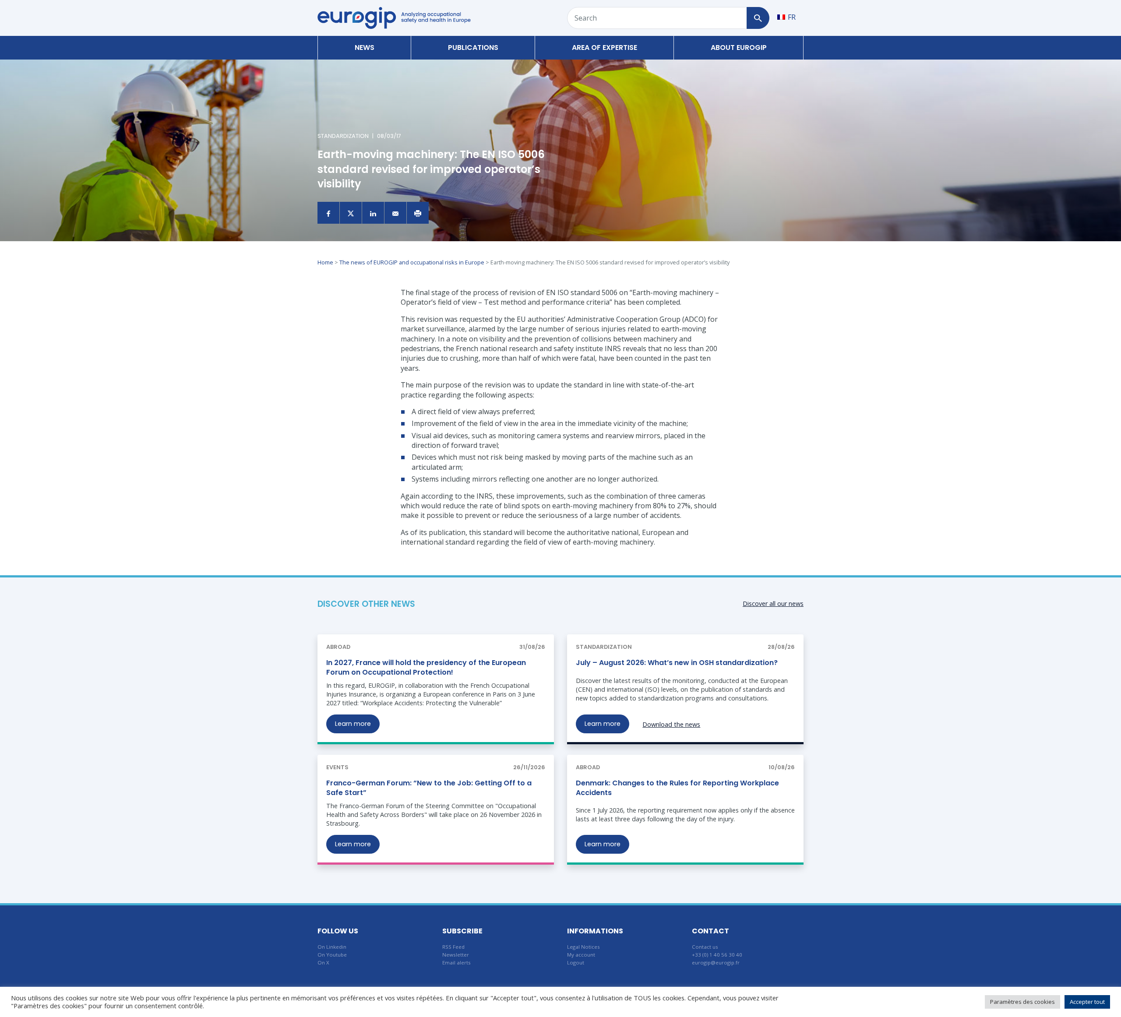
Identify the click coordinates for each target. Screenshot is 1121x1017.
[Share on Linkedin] (373, 213)
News (364, 47)
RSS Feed (453, 946)
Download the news (671, 724)
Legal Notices (583, 946)
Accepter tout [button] (1087, 1002)
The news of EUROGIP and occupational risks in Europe (411, 262)
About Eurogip (739, 47)
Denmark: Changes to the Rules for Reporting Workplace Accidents (677, 788)
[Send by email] (395, 213)
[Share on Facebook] (328, 213)
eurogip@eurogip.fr (716, 962)
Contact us (705, 946)
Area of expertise (604, 47)
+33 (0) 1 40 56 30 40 (717, 954)
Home (325, 262)
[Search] (758, 18)
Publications (473, 47)
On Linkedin (331, 946)
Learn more (353, 723)
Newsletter (455, 954)
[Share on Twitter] (351, 213)
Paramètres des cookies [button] (1022, 1002)
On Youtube (332, 954)
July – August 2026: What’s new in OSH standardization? (677, 663)
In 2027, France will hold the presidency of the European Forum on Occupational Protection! (426, 667)
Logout (575, 962)
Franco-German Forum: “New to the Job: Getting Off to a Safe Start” (429, 788)
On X (323, 962)
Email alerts (456, 962)
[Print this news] (418, 213)
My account (581, 954)
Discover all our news (773, 603)
